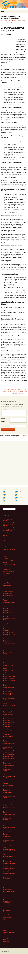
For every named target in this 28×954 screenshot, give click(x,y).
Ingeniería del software (7, 724)
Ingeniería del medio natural (8, 722)
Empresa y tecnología (7, 577)
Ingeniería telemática (7, 904)
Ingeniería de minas (7, 674)
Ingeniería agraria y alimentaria (9, 602)
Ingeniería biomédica (7, 628)
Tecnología (5, 930)
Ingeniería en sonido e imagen (9, 799)
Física (4, 580)
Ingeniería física (6, 821)
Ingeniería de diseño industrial (9, 650)
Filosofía (19, 497)
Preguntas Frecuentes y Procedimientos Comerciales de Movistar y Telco (9, 534)
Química (15, 20)
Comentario (4, 409)
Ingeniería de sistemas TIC (8, 709)
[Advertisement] (9, 44)
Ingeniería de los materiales (8, 660)
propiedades (8, 22)
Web (2, 426)
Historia (7, 497)
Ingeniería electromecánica (8, 728)
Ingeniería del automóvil (7, 720)
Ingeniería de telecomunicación (9, 718)
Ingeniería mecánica (7, 887)
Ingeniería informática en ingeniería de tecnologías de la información (9, 865)
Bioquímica (5, 556)
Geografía (7, 494)
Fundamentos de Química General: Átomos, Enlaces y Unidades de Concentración (9, 529)
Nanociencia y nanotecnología (9, 926)
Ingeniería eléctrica (7, 726)
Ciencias (7, 492)
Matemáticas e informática (8, 921)
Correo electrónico (4, 422)
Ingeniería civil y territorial (8, 632)
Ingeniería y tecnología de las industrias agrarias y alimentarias (9, 910)
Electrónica (5, 575)
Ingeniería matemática (7, 885)
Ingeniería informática (7, 843)
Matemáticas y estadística (8, 923)
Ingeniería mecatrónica (7, 889)
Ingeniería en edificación (8, 756)
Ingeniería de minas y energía (9, 676)
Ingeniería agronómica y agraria (9, 621)
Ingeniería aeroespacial (7, 593)
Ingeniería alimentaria (7, 623)
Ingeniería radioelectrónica (8, 899)
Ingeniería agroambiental (8, 616)
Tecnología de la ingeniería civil (9, 936)
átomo (20, 20)
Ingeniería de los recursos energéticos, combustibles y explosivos (8, 667)
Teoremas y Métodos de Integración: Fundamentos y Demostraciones (9, 519)
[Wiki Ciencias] (14, 5)
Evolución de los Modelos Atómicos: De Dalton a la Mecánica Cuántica (14, 393)
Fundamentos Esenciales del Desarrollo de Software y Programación (8, 524)
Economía (19, 500)
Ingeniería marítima (6, 882)
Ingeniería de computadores (8, 648)
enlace (23, 20)
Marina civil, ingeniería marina (9, 914)
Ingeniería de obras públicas (8, 678)
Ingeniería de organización (8, 691)
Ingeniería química (6, 897)
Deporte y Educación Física (8, 571)
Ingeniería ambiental (7, 626)
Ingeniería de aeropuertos (8, 645)
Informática (5, 589)
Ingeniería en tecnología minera (9, 801)
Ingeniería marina (6, 880)
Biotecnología (5, 558)
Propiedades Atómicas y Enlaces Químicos (13, 389)
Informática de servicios (8, 591)
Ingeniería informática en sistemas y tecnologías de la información (9, 870)
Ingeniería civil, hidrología (8, 638)
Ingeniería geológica (7, 831)
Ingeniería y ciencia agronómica (9, 906)
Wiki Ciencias (5, 951)
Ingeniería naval (6, 894)
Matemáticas (5, 919)
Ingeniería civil (5, 630)
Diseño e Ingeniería (6, 573)
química (13, 22)
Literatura (19, 494)
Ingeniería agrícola (6, 608)
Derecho (7, 500)
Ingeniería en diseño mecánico (9, 754)
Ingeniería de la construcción (8, 655)
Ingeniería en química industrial (9, 779)
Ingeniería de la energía (7, 657)
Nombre (3, 418)
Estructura (3, 22)
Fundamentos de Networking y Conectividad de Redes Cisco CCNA (9, 539)
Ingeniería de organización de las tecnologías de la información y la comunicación (9, 695)
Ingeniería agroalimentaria (8, 610)
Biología (19, 492)
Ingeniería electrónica (7, 730)
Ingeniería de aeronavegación (9, 643)
